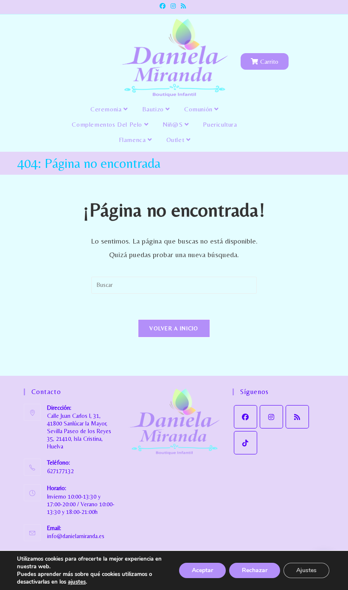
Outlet (176, 139)
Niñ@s (174, 124)
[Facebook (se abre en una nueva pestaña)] (164, 6)
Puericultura (220, 124)
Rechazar (254, 570)
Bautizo (154, 109)
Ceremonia (106, 109)
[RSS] (297, 416)
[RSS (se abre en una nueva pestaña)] (183, 6)
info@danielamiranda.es (75, 536)
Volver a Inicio (174, 328)
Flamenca (133, 139)
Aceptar (202, 570)
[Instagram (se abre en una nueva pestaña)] (173, 6)
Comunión (199, 109)
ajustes (77, 582)
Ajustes (306, 570)
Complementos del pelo (108, 124)
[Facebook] (245, 416)
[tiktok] (245, 442)
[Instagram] (271, 416)
